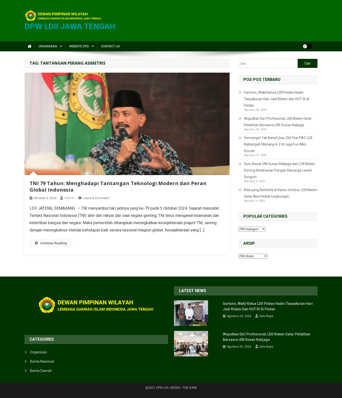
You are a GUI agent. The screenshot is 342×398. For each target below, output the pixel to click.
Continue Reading (53, 243)
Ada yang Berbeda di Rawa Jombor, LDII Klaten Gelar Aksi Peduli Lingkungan (280, 193)
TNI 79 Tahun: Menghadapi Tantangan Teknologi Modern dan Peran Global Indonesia (118, 186)
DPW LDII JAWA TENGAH (70, 26)
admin (69, 198)
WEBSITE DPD (79, 46)
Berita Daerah (41, 371)
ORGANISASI (48, 46)
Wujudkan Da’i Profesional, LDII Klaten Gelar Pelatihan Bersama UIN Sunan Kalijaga (278, 121)
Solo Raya (266, 316)
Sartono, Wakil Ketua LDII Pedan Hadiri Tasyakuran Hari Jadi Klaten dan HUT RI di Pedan (276, 98)
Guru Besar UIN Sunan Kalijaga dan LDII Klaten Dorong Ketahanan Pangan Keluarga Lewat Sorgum (279, 170)
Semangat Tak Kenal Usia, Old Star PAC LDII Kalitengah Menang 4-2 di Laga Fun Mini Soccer (278, 144)
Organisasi (38, 352)
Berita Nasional (42, 361)
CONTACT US (110, 46)
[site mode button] (307, 46)
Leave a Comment (96, 198)
